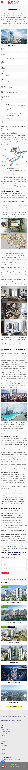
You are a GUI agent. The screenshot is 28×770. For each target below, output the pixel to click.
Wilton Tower (5, 497)
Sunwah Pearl (5, 491)
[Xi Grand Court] (14, 653)
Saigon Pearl (5, 503)
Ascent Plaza (5, 501)
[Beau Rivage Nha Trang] (14, 673)
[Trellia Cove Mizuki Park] (14, 613)
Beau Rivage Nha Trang (14, 682)
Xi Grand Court (14, 662)
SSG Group (8, 55)
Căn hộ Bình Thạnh (10, 58)
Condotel (4, 735)
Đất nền (4, 737)
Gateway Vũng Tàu (14, 702)
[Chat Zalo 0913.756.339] (3, 761)
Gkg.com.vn (19, 759)
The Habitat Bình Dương (14, 602)
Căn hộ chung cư (19, 6)
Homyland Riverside (14, 642)
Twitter (3, 749)
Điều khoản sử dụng (16, 768)
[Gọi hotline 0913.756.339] (3, 766)
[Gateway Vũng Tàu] (14, 693)
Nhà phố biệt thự (6, 733)
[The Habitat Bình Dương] (14, 593)
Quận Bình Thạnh (11, 515)
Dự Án (12, 6)
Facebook (4, 745)
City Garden (5, 499)
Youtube (4, 747)
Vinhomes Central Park (8, 493)
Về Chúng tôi (5, 729)
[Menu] (2, 2)
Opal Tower (5, 506)
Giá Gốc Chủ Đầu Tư (5, 6)
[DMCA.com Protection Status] (14, 764)
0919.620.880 (16, 554)
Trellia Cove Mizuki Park (14, 622)
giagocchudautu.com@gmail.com (12, 720)
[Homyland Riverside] (14, 633)
